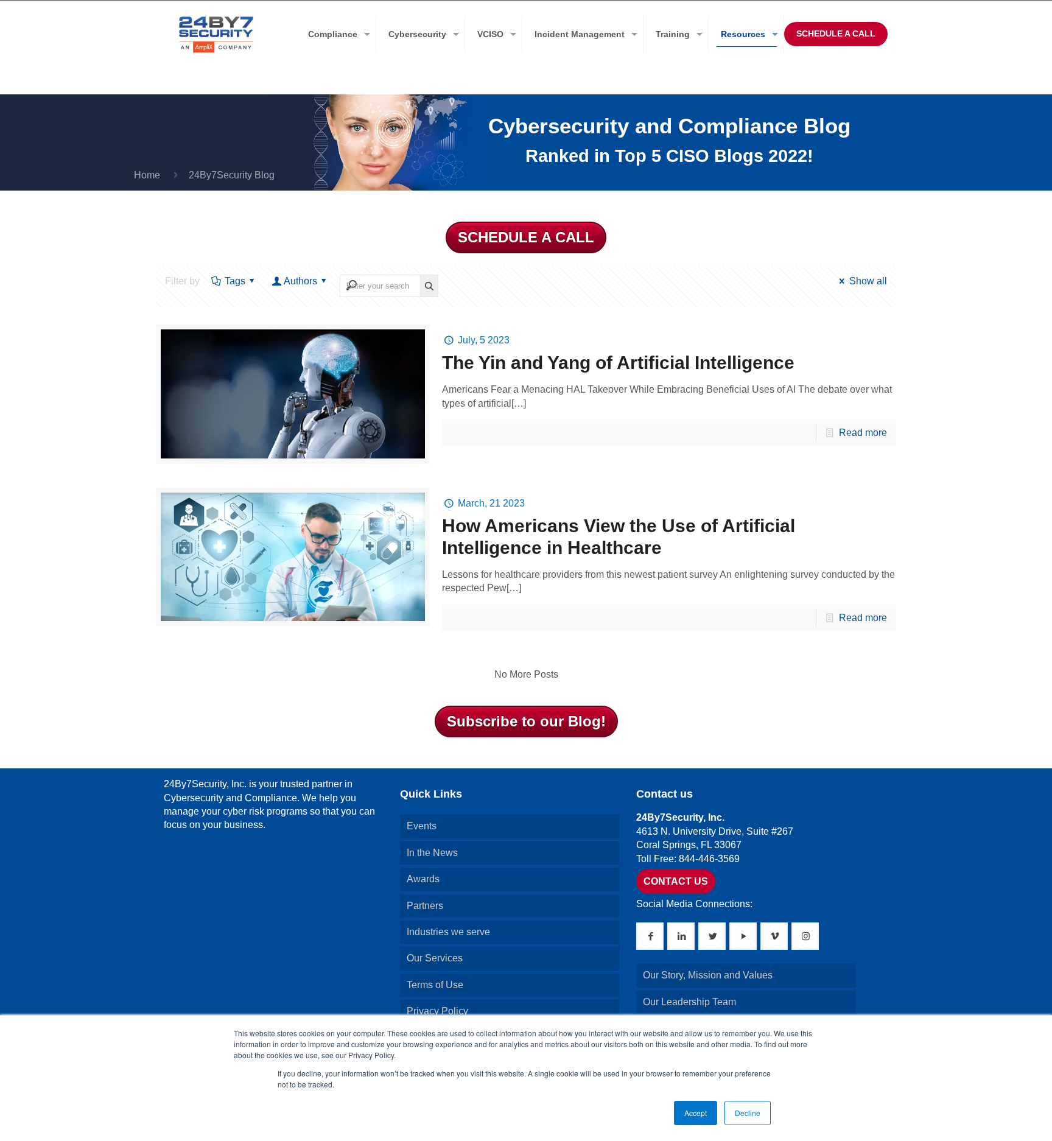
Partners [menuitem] (425, 906)
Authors (300, 281)
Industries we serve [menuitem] (448, 932)
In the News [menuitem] (432, 853)
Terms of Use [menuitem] (435, 985)
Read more (863, 432)
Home (147, 175)
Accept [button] (695, 1113)
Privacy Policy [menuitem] (437, 1011)
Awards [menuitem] (423, 879)
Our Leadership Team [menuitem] (689, 1002)
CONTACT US (675, 881)
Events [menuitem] (422, 826)
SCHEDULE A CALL (835, 33)
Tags (235, 281)
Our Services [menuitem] (435, 958)
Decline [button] (747, 1113)
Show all (867, 281)
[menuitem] (336, 34)
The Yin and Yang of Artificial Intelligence (618, 363)
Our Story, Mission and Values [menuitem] (708, 975)
